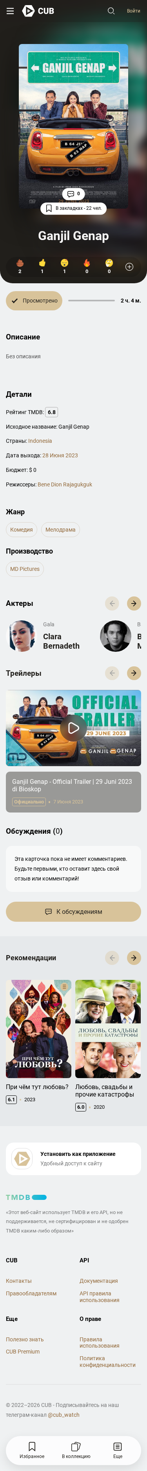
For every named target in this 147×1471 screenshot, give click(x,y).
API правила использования (100, 1296)
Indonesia (40, 441)
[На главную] (38, 11)
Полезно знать (25, 1339)
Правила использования (100, 1342)
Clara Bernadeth (61, 641)
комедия (21, 529)
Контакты (19, 1281)
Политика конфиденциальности (108, 1361)
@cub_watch (64, 1415)
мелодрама (60, 529)
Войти (133, 11)
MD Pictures (25, 569)
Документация (99, 1281)
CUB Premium (23, 1351)
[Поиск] (111, 11)
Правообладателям (31, 1293)
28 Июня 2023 (60, 455)
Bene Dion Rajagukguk (65, 484)
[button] (134, 603)
